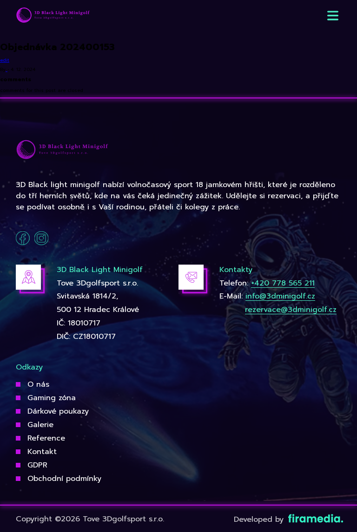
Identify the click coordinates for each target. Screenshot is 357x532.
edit (4, 60)
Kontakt (42, 452)
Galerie (40, 425)
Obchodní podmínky (64, 479)
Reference (46, 438)
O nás (38, 384)
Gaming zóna (51, 398)
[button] (332, 15)
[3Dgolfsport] (53, 15)
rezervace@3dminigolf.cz (291, 309)
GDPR (37, 465)
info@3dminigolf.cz (280, 296)
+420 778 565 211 (283, 283)
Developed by (260, 519)
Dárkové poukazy (58, 411)
